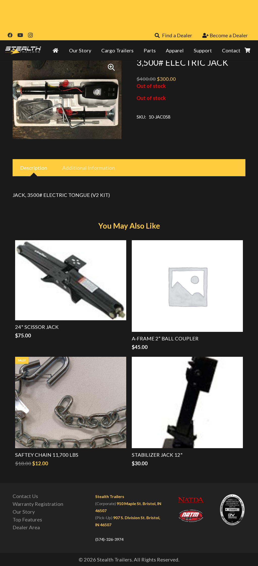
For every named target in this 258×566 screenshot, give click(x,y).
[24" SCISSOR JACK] (70, 280)
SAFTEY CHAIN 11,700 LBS (46, 455)
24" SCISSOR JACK (37, 327)
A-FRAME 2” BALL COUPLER (165, 338)
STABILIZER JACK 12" (157, 455)
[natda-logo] (191, 500)
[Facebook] (10, 35)
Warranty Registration (38, 504)
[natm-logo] (191, 515)
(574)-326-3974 (109, 539)
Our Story (24, 512)
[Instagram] (30, 35)
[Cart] (247, 50)
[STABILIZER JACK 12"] (187, 402)
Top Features (27, 519)
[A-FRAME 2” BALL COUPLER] (187, 286)
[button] (111, 67)
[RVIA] (232, 509)
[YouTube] (20, 35)
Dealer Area (26, 527)
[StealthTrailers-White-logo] (23, 50)
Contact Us (25, 496)
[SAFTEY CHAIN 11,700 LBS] (70, 402)
